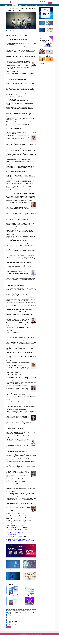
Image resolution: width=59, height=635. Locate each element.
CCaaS (30, 632)
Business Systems (9, 32)
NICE (19, 483)
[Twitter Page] (45, 1)
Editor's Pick (41, 49)
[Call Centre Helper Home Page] (11, 3)
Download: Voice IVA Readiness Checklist (29, 595)
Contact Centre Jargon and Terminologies (29, 581)
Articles (9, 5)
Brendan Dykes (13, 283)
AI (31, 632)
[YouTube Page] (44, 1)
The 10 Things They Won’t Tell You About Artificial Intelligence (29, 570)
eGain (24, 32)
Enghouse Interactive (28, 32)
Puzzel (7, 542)
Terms (30, 634)
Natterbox (34, 540)
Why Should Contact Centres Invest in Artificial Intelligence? (19, 531)
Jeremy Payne (13, 216)
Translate (51, 0)
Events (39, 5)
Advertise (44, 5)
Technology (15, 5)
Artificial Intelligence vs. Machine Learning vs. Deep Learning (13, 570)
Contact (37, 634)
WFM (35, 632)
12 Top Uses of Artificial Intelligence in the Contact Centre (19, 532)
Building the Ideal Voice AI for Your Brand (13, 606)
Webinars (20, 5)
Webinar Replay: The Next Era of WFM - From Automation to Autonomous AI (29, 606)
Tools (36, 5)
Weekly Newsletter (12, 624)
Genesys (33, 32)
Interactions (23, 540)
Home (6, 5)
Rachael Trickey (13, 534)
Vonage (10, 542)
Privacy (35, 634)
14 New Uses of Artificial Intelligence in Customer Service (19, 529)
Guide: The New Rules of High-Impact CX (13, 595)
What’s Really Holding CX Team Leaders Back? (48, 55)
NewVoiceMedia (21, 425)
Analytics (33, 632)
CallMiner (13, 32)
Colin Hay (21, 32)
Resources (31, 5)
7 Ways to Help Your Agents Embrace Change (42, 55)
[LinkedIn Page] (40, 1)
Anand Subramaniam (14, 449)
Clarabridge (17, 32)
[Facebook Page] (42, 1)
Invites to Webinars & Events (13, 622)
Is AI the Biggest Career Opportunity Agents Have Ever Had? (42, 63)
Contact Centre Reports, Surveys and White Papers (18, 610)
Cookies (32, 634)
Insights (25, 5)
